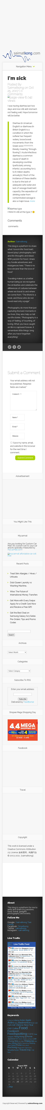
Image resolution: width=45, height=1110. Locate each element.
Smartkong (23, 926)
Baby (16, 1023)
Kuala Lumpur (27, 1039)
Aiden (22, 1020)
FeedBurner (28, 702)
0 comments (15, 92)
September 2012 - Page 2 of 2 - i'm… (20, 998)
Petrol (13, 1045)
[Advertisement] (22, 27)
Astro (11, 1022)
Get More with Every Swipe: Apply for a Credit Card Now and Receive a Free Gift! (23, 603)
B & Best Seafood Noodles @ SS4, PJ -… (19, 974)
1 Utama (10, 1020)
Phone (19, 1045)
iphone (28, 1036)
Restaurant (21, 1048)
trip (29, 1050)
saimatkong (20, 928)
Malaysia (29, 1041)
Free (35, 1034)
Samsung (28, 1048)
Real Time (21, 1007)
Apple (28, 1020)
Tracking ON (28, 1007)
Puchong (12, 1047)
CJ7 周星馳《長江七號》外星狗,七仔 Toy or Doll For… (21, 979)
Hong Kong (19, 1036)
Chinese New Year (24, 1025)
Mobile (14, 1043)
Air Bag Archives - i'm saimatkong (21, 961)
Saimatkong (16, 87)
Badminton (24, 1022)
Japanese (11, 1039)
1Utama (16, 1020)
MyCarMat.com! (15, 550)
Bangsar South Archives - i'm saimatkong (21, 1004)
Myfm (19, 1043)
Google (10, 347)
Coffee (15, 1028)
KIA (17, 1039)
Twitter (19, 347)
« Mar (10, 1087)
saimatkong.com (35, 1103)
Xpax (9, 1052)
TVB (32, 1050)
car (13, 1025)
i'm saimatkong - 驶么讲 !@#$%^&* (19, 950)
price (27, 1045)
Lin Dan (21, 1041)
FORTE (30, 1034)
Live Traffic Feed (21, 944)
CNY (10, 1028)
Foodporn (13, 1031)
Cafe (10, 1025)
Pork (23, 1045)
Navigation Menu (24, 67)
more (32, 201)
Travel (23, 1049)
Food (23, 1028)
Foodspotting (17, 1034)
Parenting (25, 1043)
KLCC (20, 1039)
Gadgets (10, 1037)
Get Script (14, 1007)
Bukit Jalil (34, 1023)
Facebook (14, 347)
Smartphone (13, 1050)
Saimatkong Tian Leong (19, 923)
